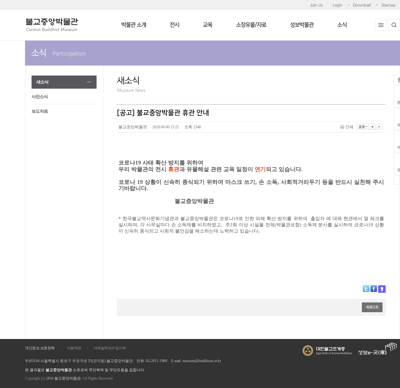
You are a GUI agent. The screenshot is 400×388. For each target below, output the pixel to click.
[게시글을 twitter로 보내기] (366, 288)
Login (337, 4)
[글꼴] (363, 127)
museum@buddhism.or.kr (201, 361)
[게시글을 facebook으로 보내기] (373, 288)
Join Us (316, 4)
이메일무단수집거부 (109, 348)
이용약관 (74, 348)
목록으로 (372, 307)
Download (362, 4)
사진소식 (40, 96)
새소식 (42, 82)
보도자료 (40, 111)
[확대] (372, 127)
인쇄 (349, 127)
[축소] (379, 127)
